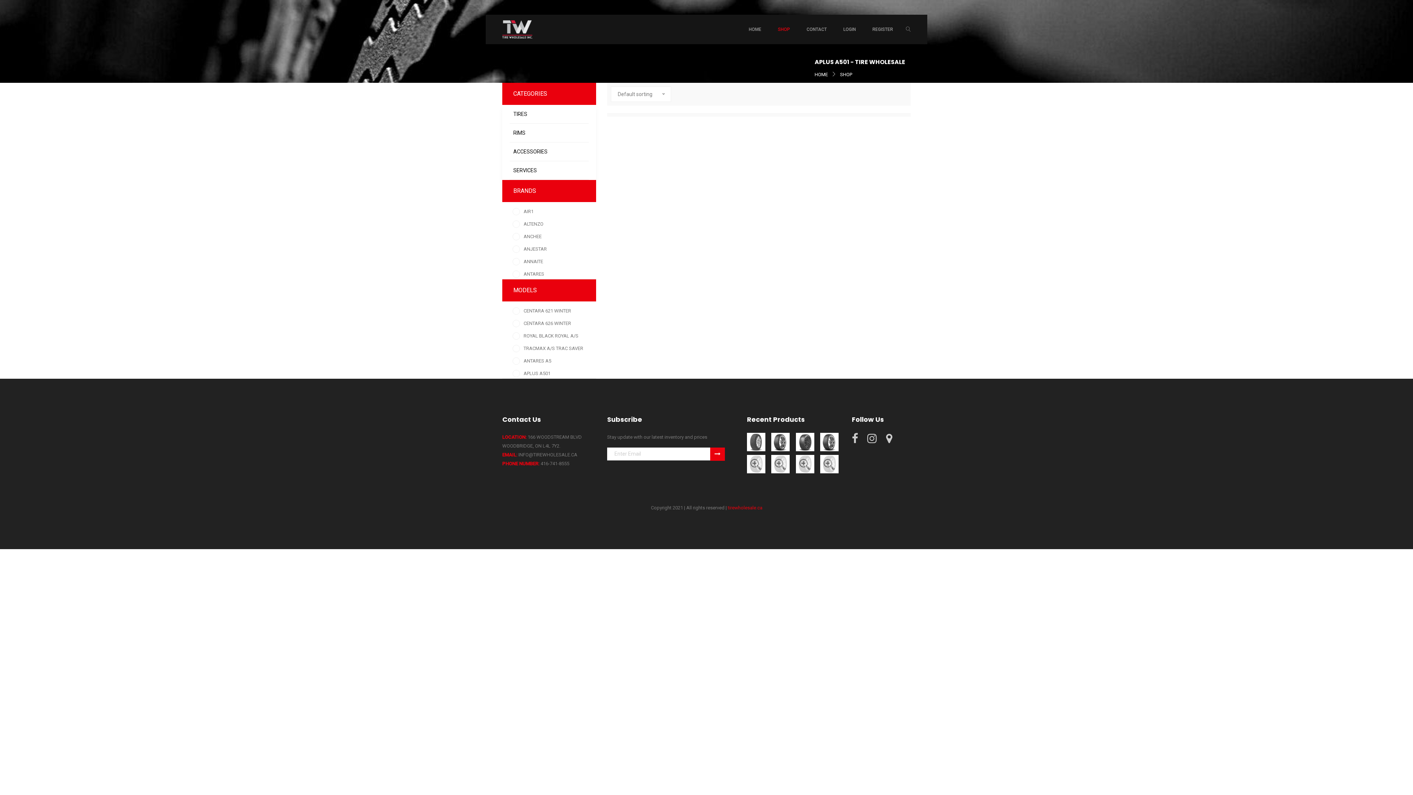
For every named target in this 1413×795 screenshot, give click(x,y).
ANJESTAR (535, 249)
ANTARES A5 (537, 361)
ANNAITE (533, 261)
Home (755, 29)
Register (882, 29)
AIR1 (529, 211)
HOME (821, 74)
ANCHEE (533, 236)
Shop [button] (784, 29)
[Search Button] (908, 29)
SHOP (846, 74)
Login (849, 29)
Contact (817, 29)
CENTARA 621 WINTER (547, 311)
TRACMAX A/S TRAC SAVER (553, 348)
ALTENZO (533, 224)
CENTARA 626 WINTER (547, 323)
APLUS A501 (537, 373)
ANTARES (534, 274)
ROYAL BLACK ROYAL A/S (551, 336)
